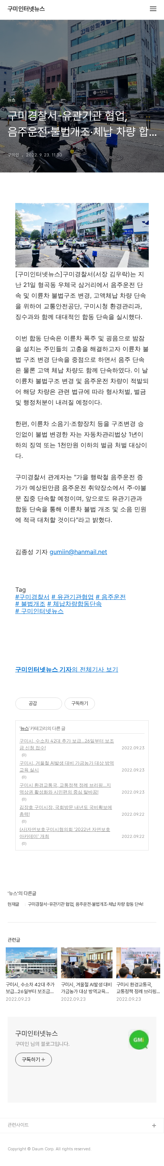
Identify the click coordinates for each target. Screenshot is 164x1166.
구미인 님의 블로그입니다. (42, 1044)
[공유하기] (44, 703)
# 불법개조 (30, 603)
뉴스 (24, 728)
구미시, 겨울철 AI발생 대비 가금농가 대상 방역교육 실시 (66, 766)
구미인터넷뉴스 (26, 9)
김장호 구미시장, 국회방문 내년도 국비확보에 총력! (65, 810)
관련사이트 (18, 1125)
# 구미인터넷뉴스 (39, 610)
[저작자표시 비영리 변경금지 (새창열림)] (105, 704)
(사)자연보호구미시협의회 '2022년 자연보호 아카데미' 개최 (64, 832)
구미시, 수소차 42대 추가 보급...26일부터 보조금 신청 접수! (66, 744)
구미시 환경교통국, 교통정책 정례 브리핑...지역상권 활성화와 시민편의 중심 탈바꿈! (65, 788)
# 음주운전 (111, 596)
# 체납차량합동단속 (74, 603)
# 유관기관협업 (72, 596)
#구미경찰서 (32, 596)
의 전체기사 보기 (66, 669)
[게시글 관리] (53, 703)
